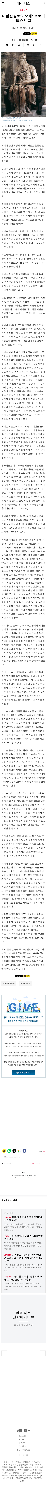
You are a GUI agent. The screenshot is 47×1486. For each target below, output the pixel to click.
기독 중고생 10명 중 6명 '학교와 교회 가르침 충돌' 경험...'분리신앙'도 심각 (23, 1258)
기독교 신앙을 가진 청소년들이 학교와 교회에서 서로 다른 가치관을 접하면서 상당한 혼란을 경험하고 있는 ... (23, 1267)
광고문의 (22, 1439)
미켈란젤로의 (9, 983)
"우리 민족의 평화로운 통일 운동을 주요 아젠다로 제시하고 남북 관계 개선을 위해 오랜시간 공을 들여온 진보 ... (23, 1246)
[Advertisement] (23, 1388)
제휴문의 (22, 1443)
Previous (4, 1353)
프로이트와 (25, 983)
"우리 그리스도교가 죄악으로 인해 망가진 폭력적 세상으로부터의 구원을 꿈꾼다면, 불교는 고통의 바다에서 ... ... (23, 1227)
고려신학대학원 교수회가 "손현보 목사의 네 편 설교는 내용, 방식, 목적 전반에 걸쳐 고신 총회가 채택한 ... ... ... (23, 1286)
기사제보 (22, 1446)
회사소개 (22, 1436)
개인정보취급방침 (22, 1450)
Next (43, 1353)
